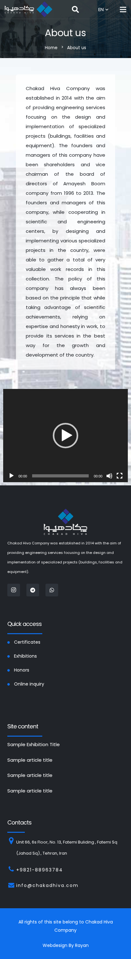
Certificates (27, 642)
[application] (65, 435)
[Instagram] (13, 590)
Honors (21, 670)
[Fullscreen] (119, 476)
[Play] (11, 476)
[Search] (75, 9)
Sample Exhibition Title (33, 744)
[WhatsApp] (51, 590)
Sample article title (29, 760)
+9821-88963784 (39, 870)
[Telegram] (32, 590)
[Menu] (123, 9)
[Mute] (109, 476)
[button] (65, 435)
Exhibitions (25, 656)
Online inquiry (29, 684)
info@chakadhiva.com (47, 885)
